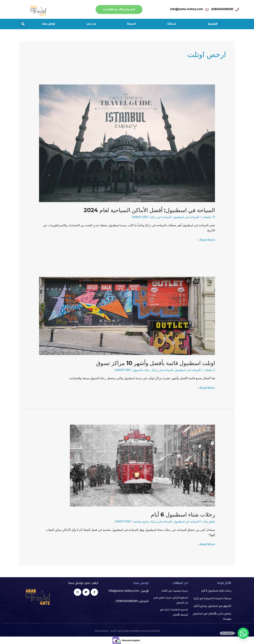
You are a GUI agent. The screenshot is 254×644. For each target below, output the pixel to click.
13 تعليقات (208, 217)
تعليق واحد (208, 521)
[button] (23, 24)
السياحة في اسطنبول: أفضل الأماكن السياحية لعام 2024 (149, 210)
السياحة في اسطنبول (186, 217)
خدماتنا (171, 23)
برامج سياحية (141, 521)
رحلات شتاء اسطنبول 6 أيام (183, 514)
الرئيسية (212, 23)
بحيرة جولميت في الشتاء (174, 591)
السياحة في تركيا (160, 217)
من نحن (91, 23)
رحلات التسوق (142, 370)
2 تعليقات (209, 370)
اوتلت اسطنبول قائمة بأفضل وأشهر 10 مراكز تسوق (155, 363)
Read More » (206, 239)
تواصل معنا (48, 23)
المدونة (131, 23)
